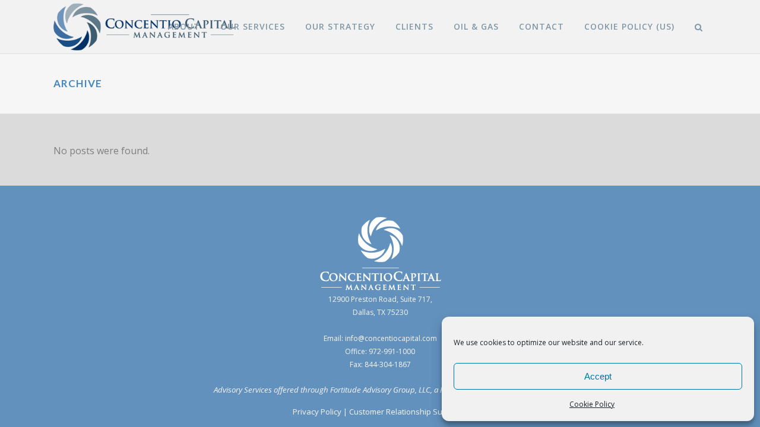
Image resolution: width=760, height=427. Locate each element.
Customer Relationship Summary (408, 411)
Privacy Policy (317, 411)
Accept (598, 376)
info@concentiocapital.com (391, 338)
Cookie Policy (592, 404)
